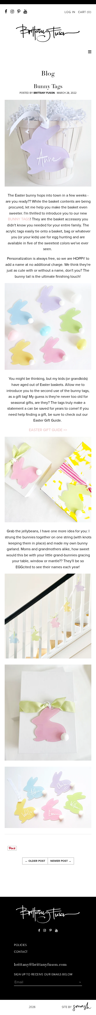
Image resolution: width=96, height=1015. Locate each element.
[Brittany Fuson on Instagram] (12, 11)
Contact (21, 952)
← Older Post (35, 861)
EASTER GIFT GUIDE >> (48, 430)
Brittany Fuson (16, 1007)
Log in (70, 12)
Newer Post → (60, 861)
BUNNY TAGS (19, 219)
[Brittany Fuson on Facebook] (6, 11)
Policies (20, 945)
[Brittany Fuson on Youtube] (25, 11)
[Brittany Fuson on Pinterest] (18, 11)
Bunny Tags (48, 87)
